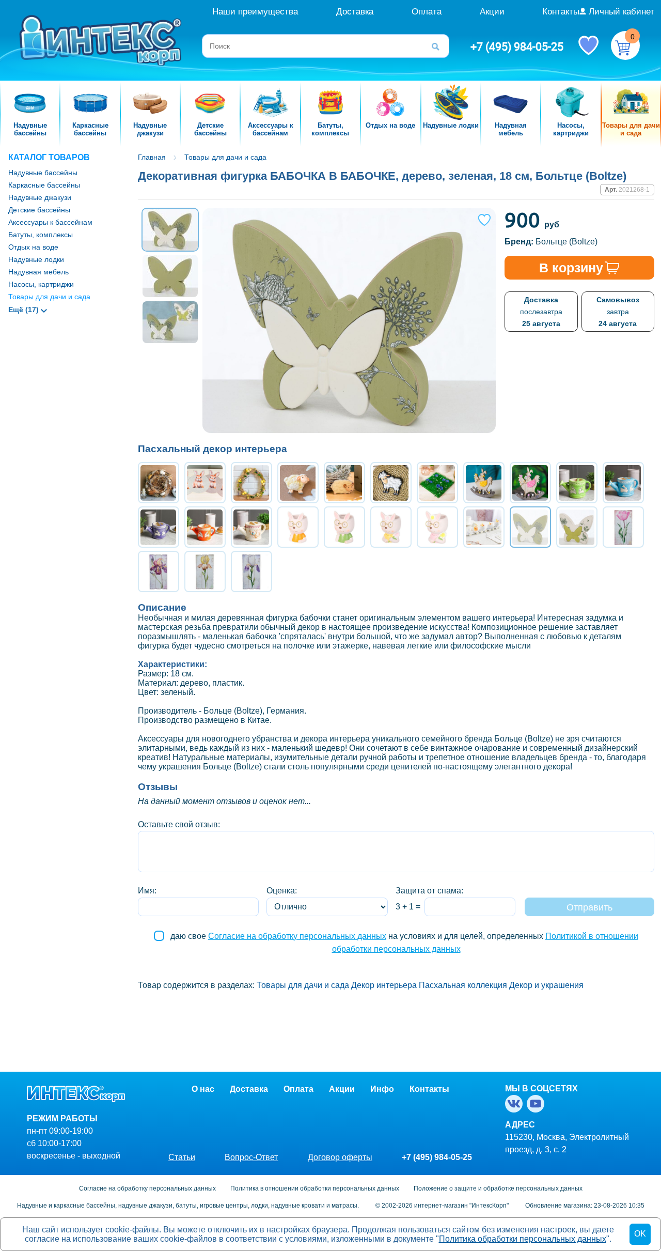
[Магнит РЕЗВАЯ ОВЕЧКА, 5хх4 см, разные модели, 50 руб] (298, 482)
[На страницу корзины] (625, 45)
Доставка (354, 12)
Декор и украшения (546, 985)
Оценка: (281, 890)
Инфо (382, 1089)
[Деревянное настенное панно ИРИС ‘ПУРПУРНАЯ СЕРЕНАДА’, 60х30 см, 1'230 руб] (158, 571)
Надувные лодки (36, 259)
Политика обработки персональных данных (522, 1238)
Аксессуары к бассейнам (50, 222)
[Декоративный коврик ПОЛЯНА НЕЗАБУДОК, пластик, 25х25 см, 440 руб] (437, 482)
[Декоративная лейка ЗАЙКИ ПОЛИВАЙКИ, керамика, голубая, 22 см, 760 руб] (623, 482)
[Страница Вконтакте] (516, 1104)
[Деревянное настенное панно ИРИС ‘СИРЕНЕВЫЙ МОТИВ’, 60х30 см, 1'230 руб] (251, 571)
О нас (203, 1089)
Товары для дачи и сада (49, 296)
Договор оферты (340, 1157)
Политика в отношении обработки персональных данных (314, 1188)
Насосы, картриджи (41, 284)
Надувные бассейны (42, 172)
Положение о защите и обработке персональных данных (498, 1188)
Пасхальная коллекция (463, 985)
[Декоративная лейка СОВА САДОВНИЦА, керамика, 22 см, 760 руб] (251, 527)
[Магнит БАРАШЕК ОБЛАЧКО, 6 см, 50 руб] (344, 482)
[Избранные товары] (588, 44)
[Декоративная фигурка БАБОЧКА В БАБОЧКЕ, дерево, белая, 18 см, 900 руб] (576, 527)
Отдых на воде (33, 247)
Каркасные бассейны (44, 185)
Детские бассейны (39, 210)
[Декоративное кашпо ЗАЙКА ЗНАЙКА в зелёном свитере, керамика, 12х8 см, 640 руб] (344, 527)
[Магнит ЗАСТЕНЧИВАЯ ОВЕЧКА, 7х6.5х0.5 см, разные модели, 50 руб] (391, 482)
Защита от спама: (429, 890)
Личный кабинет (621, 12)
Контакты (560, 12)
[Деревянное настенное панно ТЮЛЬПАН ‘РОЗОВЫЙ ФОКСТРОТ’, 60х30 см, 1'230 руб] (623, 527)
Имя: (147, 890)
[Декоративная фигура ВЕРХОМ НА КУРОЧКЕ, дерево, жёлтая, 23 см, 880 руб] (484, 482)
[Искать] (439, 46)
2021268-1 (634, 189)
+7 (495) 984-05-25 (516, 46)
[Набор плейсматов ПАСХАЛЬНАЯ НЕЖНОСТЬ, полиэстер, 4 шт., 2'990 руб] (205, 482)
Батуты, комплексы (40, 234)
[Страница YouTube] (537, 1104)
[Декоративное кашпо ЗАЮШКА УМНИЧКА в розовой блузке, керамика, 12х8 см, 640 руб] (437, 527)
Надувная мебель (38, 272)
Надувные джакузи (39, 197)
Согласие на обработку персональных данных (297, 936)
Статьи (181, 1157)
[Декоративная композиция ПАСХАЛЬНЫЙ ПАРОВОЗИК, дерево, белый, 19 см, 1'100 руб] (484, 527)
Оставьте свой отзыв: (179, 824)
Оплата (427, 12)
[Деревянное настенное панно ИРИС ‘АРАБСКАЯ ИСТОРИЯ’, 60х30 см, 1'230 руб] (205, 571)
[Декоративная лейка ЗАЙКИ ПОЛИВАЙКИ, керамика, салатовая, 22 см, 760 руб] (576, 482)
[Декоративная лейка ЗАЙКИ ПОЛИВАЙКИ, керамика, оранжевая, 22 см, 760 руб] (205, 527)
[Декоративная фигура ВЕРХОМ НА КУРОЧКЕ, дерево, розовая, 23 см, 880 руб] (530, 482)
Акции (492, 12)
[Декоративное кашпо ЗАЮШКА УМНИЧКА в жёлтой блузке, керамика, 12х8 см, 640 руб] (391, 527)
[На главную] (102, 39)
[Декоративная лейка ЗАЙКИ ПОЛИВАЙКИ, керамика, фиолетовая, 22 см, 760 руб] (158, 527)
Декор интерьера (384, 985)
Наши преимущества (255, 12)
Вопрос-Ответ (251, 1157)
